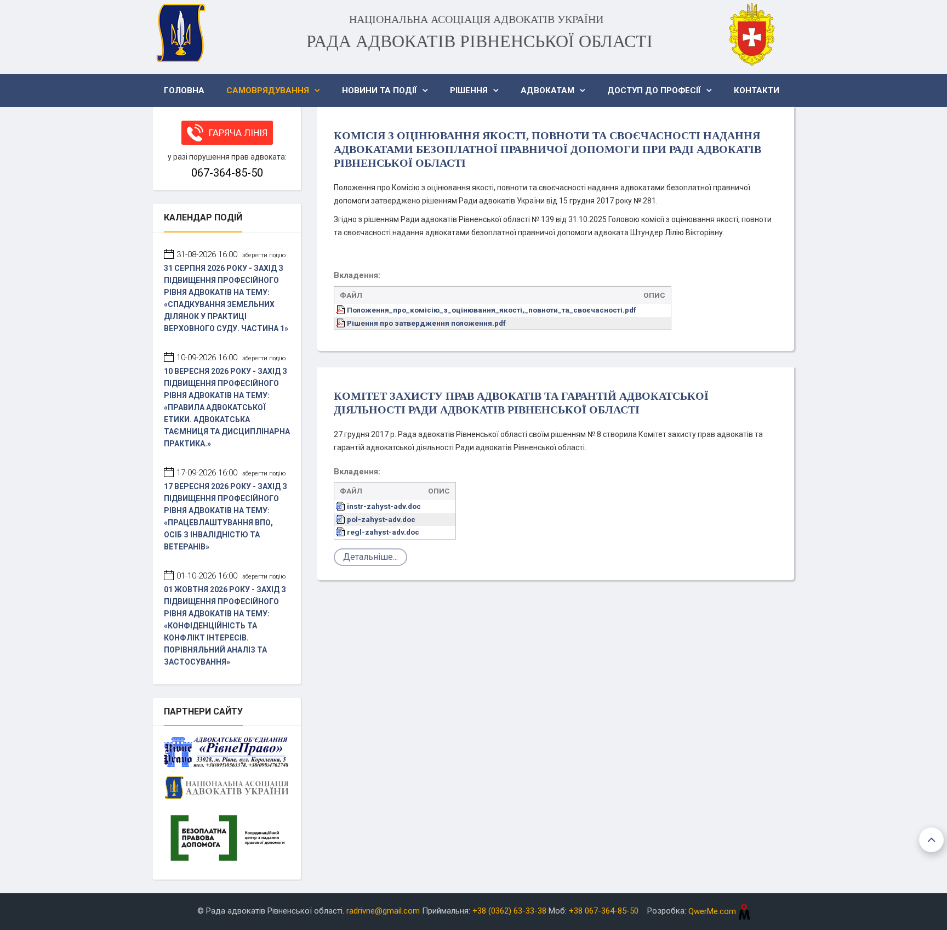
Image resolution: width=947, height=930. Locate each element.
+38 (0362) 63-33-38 (509, 911)
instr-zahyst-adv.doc (384, 506)
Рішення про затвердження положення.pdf (426, 323)
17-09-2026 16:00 (231, 473)
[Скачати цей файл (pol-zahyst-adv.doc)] (341, 519)
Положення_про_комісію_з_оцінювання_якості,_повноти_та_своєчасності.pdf (491, 309)
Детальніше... (370, 557)
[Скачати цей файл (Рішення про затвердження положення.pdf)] (341, 323)
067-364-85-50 (227, 172)
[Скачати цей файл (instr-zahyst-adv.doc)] (341, 506)
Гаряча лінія (238, 132)
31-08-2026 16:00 (231, 254)
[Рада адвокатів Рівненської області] (180, 33)
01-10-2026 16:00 (231, 576)
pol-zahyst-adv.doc (381, 519)
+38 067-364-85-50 (603, 911)
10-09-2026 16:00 (231, 357)
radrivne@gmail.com (383, 911)
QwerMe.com (713, 911)
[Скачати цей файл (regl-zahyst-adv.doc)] (341, 532)
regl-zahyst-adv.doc (383, 532)
